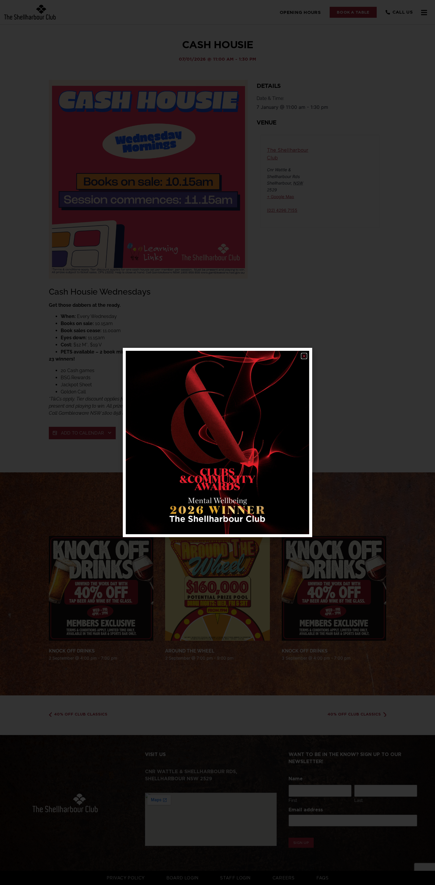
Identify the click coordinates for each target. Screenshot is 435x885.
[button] (304, 356)
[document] (217, 442)
